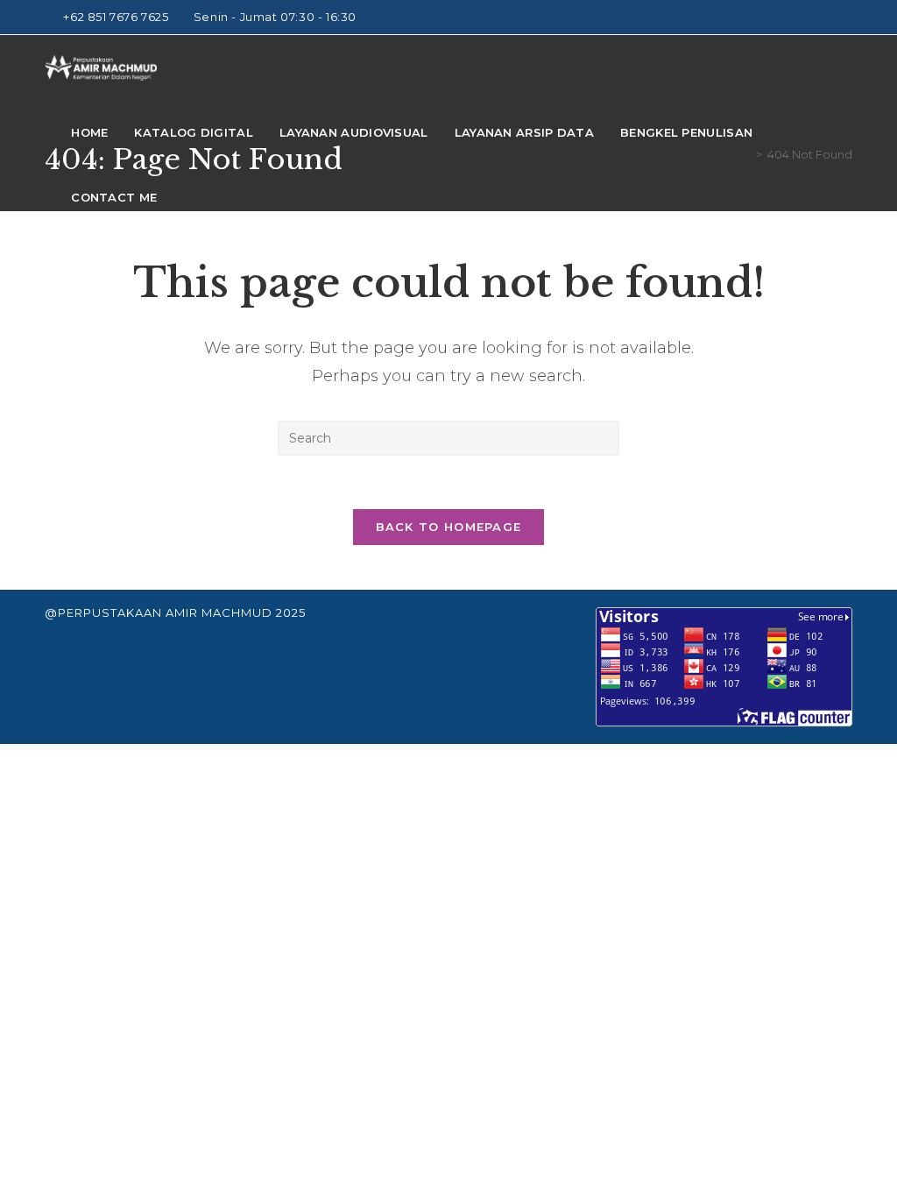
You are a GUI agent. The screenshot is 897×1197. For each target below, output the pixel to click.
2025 (291, 613)
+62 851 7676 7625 (117, 17)
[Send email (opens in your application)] (844, 17)
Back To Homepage (449, 527)
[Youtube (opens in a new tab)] (827, 17)
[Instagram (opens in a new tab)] (807, 17)
